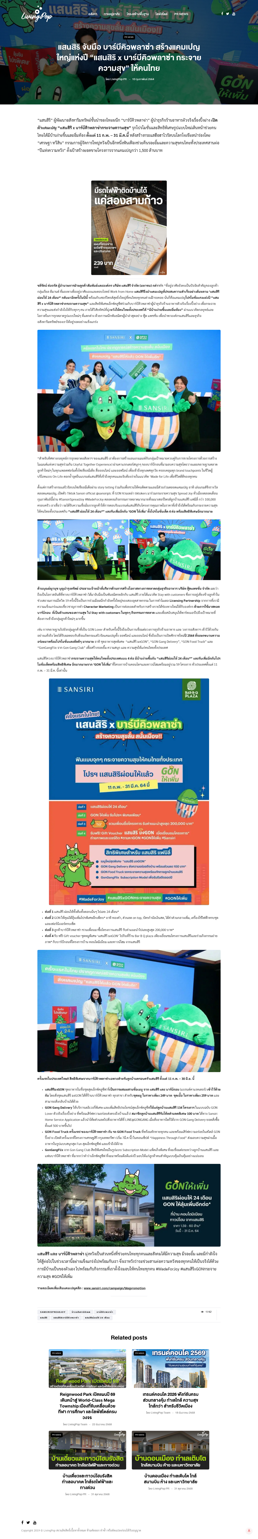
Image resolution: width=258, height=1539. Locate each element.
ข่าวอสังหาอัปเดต (81, 1312)
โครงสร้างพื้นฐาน (138, 14)
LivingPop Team (77, 1424)
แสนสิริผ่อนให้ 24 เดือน (97, 1317)
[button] (83, 549)
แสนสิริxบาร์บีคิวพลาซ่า (66, 1317)
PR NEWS (181, 14)
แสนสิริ (43, 1317)
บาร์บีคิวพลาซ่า (105, 1312)
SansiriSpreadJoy (53, 1312)
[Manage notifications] (249, 1531)
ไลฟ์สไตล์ (162, 14)
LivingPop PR (118, 79)
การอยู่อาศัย (112, 14)
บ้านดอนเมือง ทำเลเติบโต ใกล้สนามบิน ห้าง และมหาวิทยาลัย (170, 1479)
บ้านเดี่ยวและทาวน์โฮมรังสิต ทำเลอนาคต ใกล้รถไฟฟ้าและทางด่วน (87, 1482)
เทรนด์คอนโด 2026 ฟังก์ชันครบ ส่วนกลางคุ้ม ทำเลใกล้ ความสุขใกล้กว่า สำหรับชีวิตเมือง (171, 1400)
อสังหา (92, 14)
